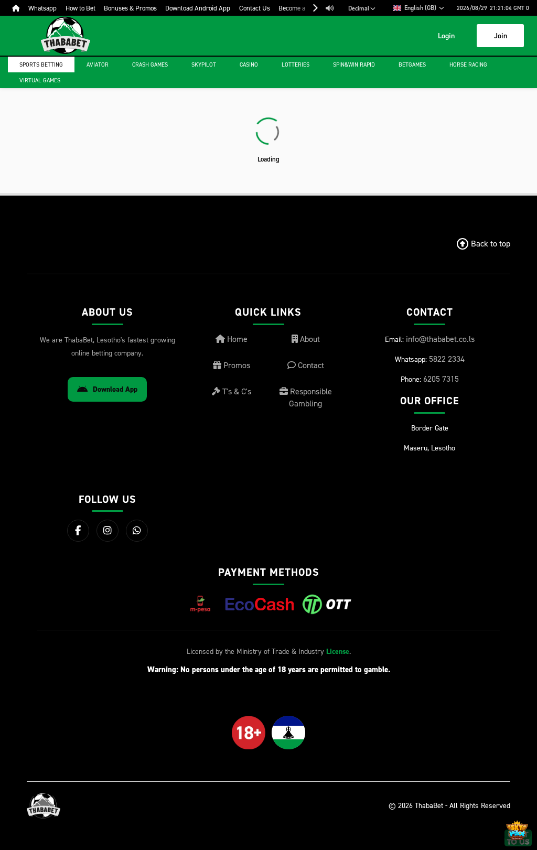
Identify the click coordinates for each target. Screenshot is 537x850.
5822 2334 (447, 358)
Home (236, 338)
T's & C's (235, 391)
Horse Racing (468, 64)
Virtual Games (39, 80)
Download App (115, 389)
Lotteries (295, 64)
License (337, 652)
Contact (310, 365)
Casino (249, 64)
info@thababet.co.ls (440, 338)
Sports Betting (41, 64)
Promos (235, 365)
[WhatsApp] (137, 531)
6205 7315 (441, 378)
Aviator (98, 64)
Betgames (412, 64)
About (309, 338)
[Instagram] (107, 531)
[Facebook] (78, 531)
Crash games (150, 64)
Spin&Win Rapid (354, 64)
